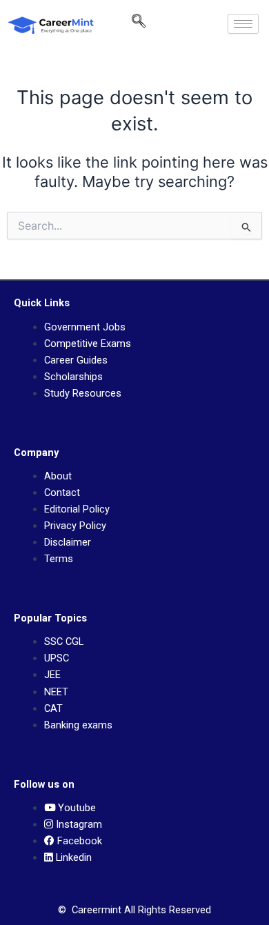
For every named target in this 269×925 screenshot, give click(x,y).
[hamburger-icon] (243, 24)
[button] (138, 24)
